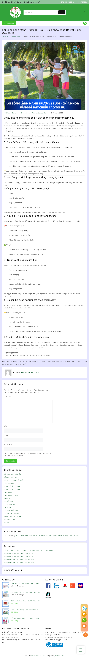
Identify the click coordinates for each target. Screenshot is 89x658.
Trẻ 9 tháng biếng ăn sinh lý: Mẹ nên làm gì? (20, 559)
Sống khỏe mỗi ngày (11, 513)
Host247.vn (59, 655)
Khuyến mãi (8, 501)
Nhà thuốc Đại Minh (11, 113)
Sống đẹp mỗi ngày (11, 510)
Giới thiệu (7, 498)
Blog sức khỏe (9, 483)
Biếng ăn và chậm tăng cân (14, 480)
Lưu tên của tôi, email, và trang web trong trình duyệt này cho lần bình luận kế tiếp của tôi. (27, 454)
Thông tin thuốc (10, 519)
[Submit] (61, 12)
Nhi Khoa (7, 507)
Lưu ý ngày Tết (9, 504)
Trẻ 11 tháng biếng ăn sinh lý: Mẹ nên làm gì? (20, 553)
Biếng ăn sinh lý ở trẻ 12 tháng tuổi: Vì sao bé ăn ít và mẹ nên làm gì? (29, 550)
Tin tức (6, 522)
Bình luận (8, 396)
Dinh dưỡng (8, 492)
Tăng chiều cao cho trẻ (12, 516)
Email (6, 435)
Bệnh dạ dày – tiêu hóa (12, 474)
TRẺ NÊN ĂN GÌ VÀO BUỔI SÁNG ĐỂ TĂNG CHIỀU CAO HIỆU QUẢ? (64, 361)
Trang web (8, 444)
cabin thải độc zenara (12, 486)
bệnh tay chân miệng (11, 477)
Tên (6, 426)
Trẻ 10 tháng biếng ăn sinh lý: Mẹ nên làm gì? (20, 556)
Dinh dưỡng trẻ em (11, 495)
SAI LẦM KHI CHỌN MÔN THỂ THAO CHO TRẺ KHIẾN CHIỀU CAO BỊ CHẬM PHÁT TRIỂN (47, 536)
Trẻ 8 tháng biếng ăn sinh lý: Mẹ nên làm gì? (20, 562)
